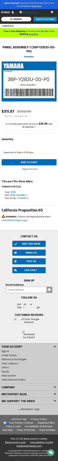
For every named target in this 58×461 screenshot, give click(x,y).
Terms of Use (19, 419)
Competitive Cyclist (41, 442)
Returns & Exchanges (14, 359)
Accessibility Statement (39, 426)
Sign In (5, 351)
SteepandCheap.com (29, 446)
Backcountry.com (15, 442)
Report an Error (30, 169)
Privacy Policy (39, 419)
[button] (29, 125)
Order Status (9, 355)
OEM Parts (8, 26)
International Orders (14, 379)
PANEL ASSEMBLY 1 (19, 195)
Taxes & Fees (13, 426)
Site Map (8, 430)
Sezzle (5, 371)
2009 (13, 192)
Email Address (15, 285)
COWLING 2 (23, 198)
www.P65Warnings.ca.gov (15, 220)
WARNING (29, 57)
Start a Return (10, 363)
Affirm (5, 367)
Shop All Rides (47, 430)
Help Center (9, 375)
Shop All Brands (26, 430)
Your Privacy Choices (21, 422)
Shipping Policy (46, 422)
